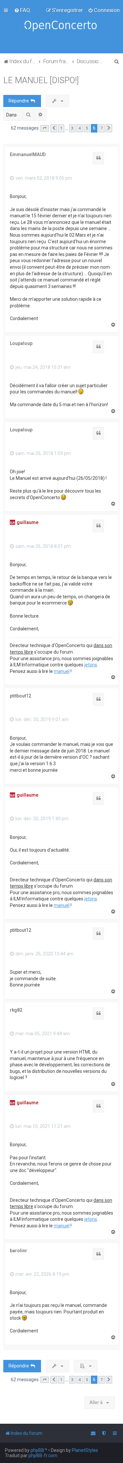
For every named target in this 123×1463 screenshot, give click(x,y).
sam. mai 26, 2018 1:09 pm (42, 453)
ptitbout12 (20, 695)
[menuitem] (22, 10)
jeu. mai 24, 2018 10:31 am (42, 367)
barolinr (18, 1250)
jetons (90, 664)
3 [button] (72, 128)
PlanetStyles (85, 1450)
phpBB (37, 1450)
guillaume (27, 522)
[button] (44, 128)
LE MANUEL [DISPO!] (41, 80)
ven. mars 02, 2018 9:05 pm (43, 178)
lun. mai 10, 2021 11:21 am (42, 1126)
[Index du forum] (61, 26)
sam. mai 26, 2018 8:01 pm (42, 546)
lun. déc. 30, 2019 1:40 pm (41, 818)
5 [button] (87, 128)
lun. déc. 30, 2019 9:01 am (41, 719)
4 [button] (79, 128)
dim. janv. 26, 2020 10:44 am (43, 953)
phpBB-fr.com (43, 1455)
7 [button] (101, 128)
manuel (62, 671)
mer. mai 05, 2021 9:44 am (42, 1033)
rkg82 (16, 1010)
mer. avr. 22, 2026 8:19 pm (41, 1274)
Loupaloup (21, 343)
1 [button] (61, 128)
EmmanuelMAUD (28, 154)
